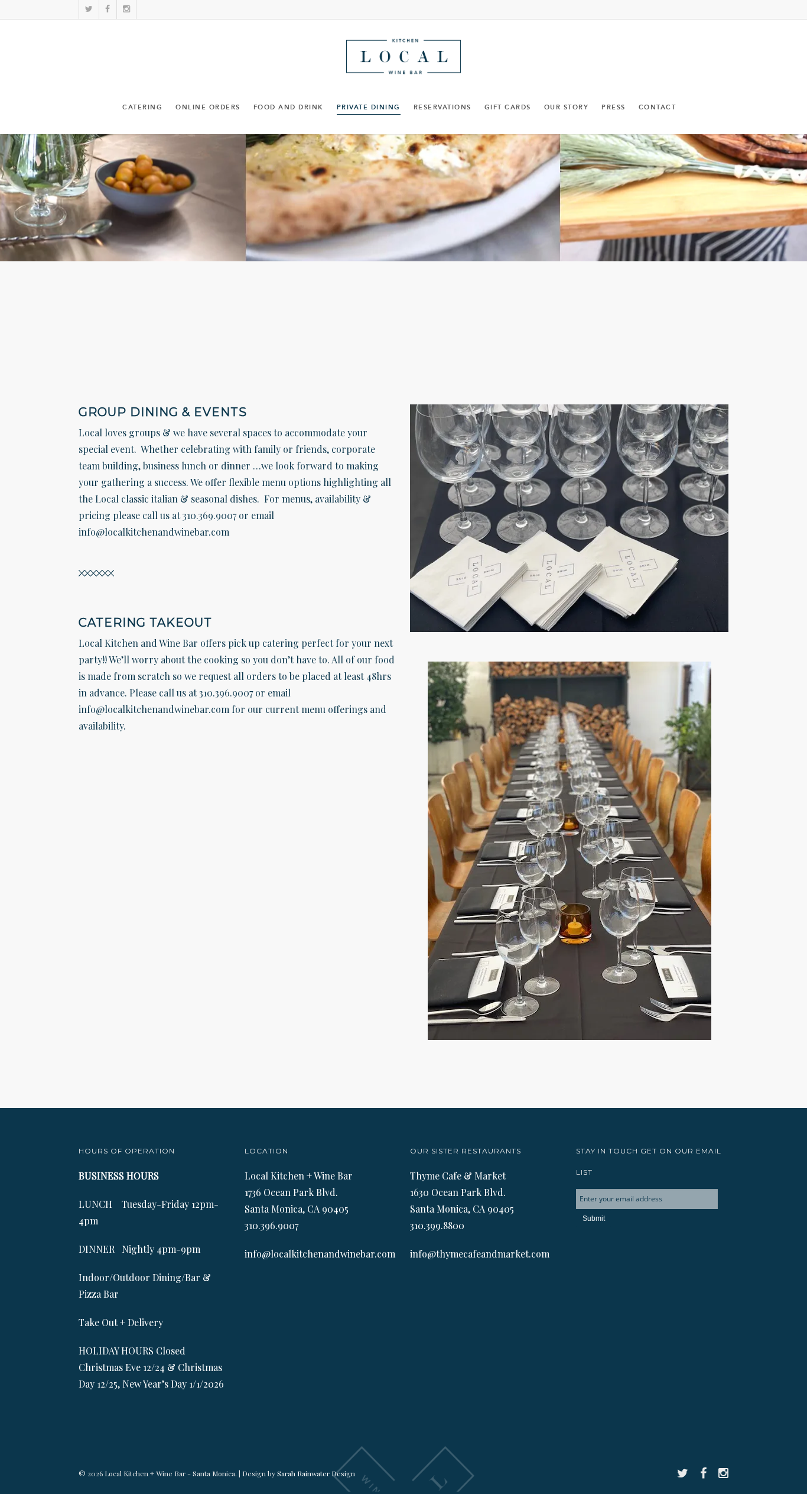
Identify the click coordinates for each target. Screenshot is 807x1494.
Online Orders (207, 108)
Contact (657, 108)
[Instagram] (126, 9)
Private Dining (369, 108)
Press (613, 108)
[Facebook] (107, 9)
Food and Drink (288, 108)
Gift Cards (507, 108)
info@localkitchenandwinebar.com (154, 532)
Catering (142, 108)
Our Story (566, 108)
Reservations (442, 108)
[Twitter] (89, 9)
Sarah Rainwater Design (316, 1473)
